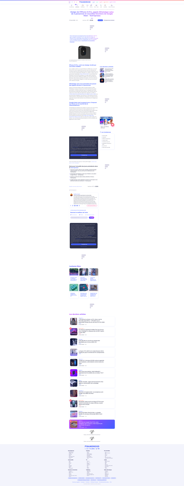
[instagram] (72, 205)
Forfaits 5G (104, 137)
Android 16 (113, 478)
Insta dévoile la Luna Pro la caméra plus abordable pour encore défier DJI (89, 341)
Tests (97, 1)
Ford (69, 463)
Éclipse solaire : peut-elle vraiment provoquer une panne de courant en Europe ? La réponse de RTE (109, 80)
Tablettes (88, 469)
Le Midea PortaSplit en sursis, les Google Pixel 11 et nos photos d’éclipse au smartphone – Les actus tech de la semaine (109, 76)
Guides (101, 1)
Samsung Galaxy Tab (90, 474)
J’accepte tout (84, 155)
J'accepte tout (84, 244)
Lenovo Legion (89, 453)
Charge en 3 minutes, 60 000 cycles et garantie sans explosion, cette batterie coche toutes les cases (91, 362)
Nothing (106, 464)
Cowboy (106, 471)
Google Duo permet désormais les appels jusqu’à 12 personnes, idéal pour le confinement (93, 279)
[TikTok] (97, 448)
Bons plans (106, 1)
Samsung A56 (104, 135)
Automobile (70, 459)
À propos (83, 482)
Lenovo (106, 454)
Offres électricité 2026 (106, 147)
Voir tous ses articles (91, 205)
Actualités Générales (76, 9)
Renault (70, 466)
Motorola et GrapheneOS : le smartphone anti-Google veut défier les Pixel (91, 392)
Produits (81, 318)
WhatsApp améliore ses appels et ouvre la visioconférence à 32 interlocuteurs (73, 295)
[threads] (79, 205)
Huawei (70, 453)
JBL (105, 463)
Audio (105, 459)
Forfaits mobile (105, 140)
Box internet (104, 145)
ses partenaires (72, 150)
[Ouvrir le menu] (69, 2)
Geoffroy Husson (77, 194)
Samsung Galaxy (71, 456)
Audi (69, 461)
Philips (88, 463)
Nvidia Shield (89, 456)
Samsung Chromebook (109, 458)
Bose (106, 462)
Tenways (106, 475)
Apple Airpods (107, 461)
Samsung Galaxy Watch (73, 475)
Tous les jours (74, 214)
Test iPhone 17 (98, 478)
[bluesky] (77, 205)
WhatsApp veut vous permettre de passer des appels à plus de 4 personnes (83, 295)
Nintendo (88, 455)
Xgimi (88, 467)
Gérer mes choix (84, 157)
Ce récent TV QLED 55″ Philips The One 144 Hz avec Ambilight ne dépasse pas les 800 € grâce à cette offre (91, 331)
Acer (105, 452)
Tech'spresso (74, 167)
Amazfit (70, 471)
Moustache (107, 473)
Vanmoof (106, 476)
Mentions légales (76, 482)
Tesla (69, 467)
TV (86, 459)
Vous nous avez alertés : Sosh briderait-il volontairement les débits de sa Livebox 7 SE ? (91, 372)
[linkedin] (74, 205)
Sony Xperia (71, 457)
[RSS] (91, 448)
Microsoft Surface (108, 457)
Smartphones (71, 450)
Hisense (88, 461)
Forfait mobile (113, 1)
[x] (70, 205)
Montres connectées (72, 469)
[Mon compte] (76, 2)
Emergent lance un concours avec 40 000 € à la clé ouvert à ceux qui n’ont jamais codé (73, 279)
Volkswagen (71, 468)
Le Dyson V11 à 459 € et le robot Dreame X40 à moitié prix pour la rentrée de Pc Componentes (91, 351)
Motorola (70, 454)
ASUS (88, 452)
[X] (85, 448)
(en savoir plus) (75, 147)
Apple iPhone (71, 452)
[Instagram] (87, 448)
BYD (69, 462)
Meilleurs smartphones (106, 138)
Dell (105, 453)
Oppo (70, 455)
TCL (87, 466)
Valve (88, 458)
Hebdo (81, 214)
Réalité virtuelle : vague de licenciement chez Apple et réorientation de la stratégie (91, 382)
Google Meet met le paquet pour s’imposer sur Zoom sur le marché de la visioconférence (93, 295)
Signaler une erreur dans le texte (75, 186)
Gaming (88, 450)
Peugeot (70, 465)
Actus (94, 1)
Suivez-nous (100, 20)
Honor (106, 455)
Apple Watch (71, 472)
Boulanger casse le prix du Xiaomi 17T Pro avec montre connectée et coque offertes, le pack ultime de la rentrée (91, 403)
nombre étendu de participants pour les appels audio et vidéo (82, 94)
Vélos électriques (108, 469)
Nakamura (106, 474)
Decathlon (106, 472)
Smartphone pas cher (106, 141)
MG (69, 464)
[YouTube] (93, 448)
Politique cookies (73, 153)
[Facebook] (89, 448)
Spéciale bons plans (90, 214)
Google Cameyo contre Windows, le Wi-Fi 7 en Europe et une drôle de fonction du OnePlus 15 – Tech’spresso (83, 180)
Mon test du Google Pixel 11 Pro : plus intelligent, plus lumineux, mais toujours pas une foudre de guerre (90, 423)
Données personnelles (104, 482)
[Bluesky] (99, 448)
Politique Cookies (94, 482)
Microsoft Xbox (89, 454)
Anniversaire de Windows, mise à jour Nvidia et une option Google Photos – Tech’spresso (83, 174)
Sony (88, 465)
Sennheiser (107, 466)
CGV (111, 482)
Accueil (70, 9)
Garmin (70, 473)
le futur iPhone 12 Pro (84, 74)
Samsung (88, 464)
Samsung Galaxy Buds (108, 465)
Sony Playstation (90, 457)
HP (105, 456)
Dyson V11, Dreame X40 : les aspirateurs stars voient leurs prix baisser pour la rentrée (109, 70)
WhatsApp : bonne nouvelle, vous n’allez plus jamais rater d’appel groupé (83, 279)
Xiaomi (70, 458)
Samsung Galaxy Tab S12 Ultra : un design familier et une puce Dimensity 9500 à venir (90, 413)
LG (87, 462)
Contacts (87, 482)
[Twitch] (95, 448)
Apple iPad (88, 471)
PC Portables (107, 450)
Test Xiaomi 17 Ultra (106, 478)
